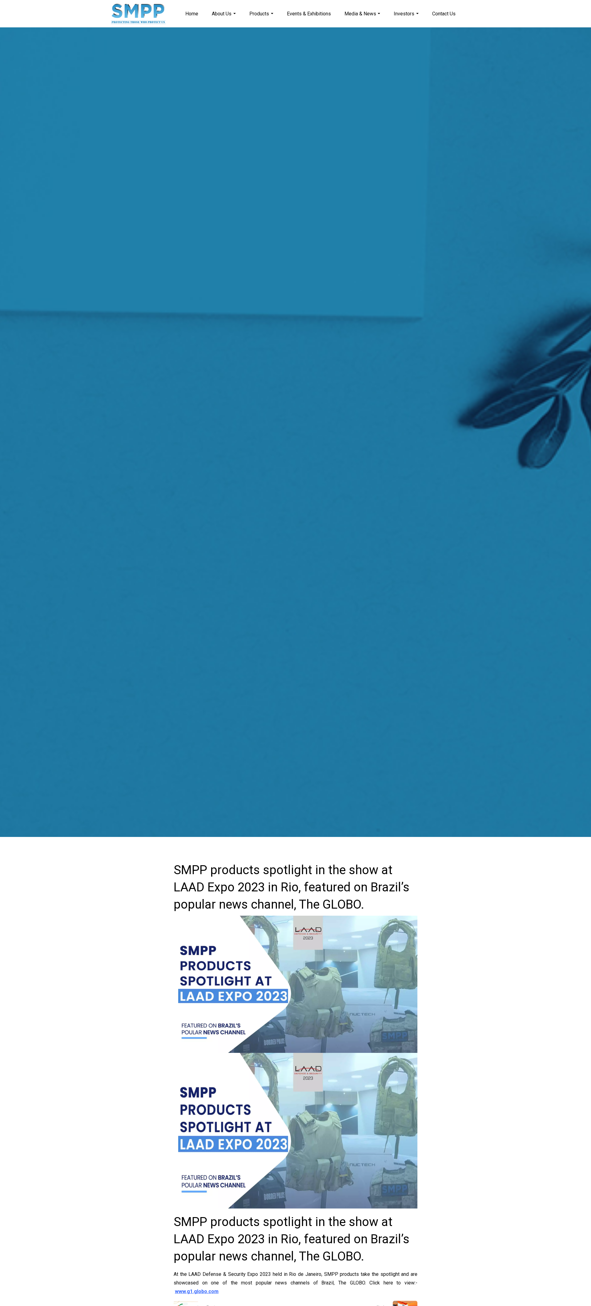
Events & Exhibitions (309, 14)
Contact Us (444, 14)
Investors (404, 14)
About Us (221, 14)
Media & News (360, 14)
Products (259, 14)
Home (191, 14)
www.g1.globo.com (197, 1291)
